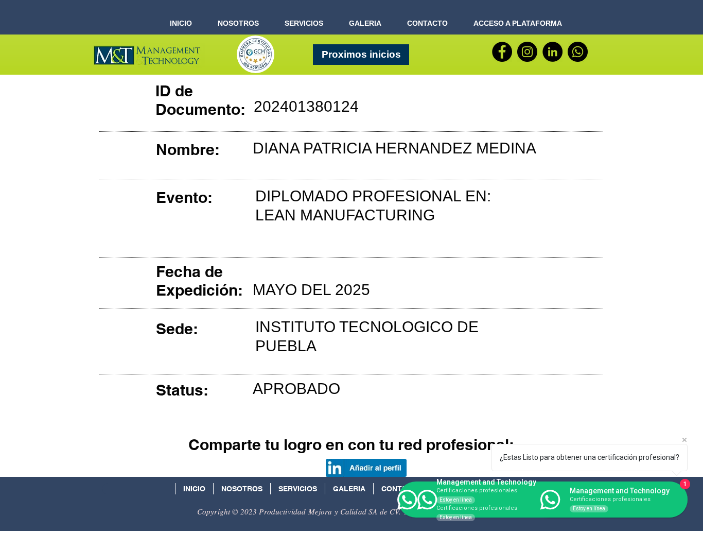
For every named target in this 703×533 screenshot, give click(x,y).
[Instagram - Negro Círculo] (527, 52)
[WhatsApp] (578, 52)
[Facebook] (502, 52)
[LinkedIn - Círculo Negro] (552, 52)
